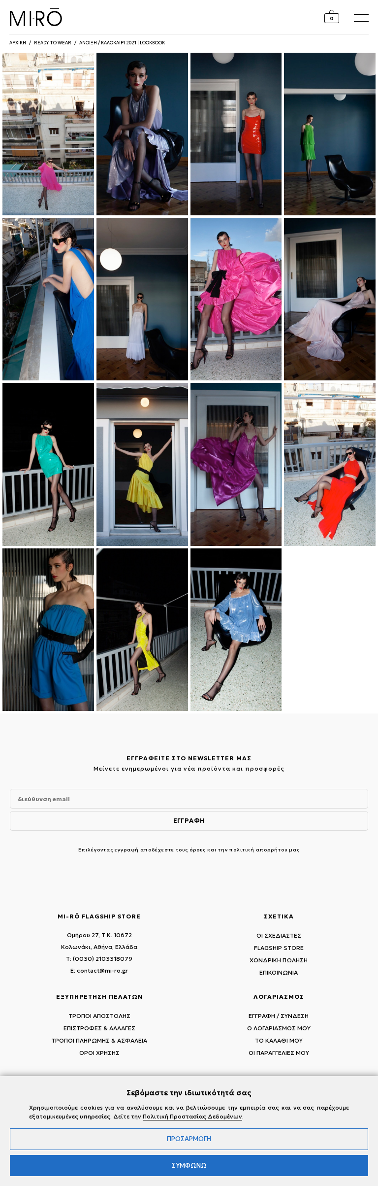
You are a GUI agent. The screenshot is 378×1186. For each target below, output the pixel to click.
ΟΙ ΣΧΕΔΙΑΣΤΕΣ (278, 935)
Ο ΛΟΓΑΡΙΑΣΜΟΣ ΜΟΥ (279, 1028)
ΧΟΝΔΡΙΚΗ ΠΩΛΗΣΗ (279, 960)
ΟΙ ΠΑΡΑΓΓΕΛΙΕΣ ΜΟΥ (279, 1052)
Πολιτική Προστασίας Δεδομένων (192, 1116)
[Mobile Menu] (360, 17)
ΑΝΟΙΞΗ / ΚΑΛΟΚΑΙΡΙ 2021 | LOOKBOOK (122, 42)
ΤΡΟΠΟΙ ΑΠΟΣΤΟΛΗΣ (99, 1015)
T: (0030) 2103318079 (99, 958)
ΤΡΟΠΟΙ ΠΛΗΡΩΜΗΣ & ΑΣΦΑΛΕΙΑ (99, 1040)
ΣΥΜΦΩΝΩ (189, 1165)
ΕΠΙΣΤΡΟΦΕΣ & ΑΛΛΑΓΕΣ (99, 1028)
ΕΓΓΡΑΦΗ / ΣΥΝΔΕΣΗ (279, 1015)
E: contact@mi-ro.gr (99, 970)
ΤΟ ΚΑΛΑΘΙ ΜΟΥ (279, 1040)
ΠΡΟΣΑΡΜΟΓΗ (189, 1139)
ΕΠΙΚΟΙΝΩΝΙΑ (278, 972)
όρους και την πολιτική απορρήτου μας (244, 850)
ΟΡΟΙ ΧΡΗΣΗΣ (99, 1052)
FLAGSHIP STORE (279, 947)
